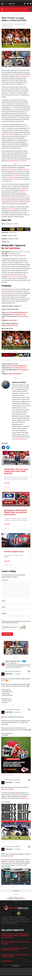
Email (4, 607)
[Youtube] (30, 3)
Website (4, 613)
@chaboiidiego (9, 789)
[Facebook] (27, 3)
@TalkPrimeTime (22, 312)
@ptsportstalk (12, 320)
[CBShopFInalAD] (16, 66)
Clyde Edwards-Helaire (8, 134)
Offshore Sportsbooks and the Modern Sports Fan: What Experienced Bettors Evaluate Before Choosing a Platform (15, 935)
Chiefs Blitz (8, 674)
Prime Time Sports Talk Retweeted (12, 671)
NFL (10, 26)
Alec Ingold (11, 202)
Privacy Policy (16, 966)
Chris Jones (11, 209)
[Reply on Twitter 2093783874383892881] (2, 887)
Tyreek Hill (17, 175)
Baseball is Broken (6, 961)
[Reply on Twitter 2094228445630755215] (2, 705)
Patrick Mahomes (24, 76)
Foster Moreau (22, 202)
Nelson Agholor (11, 198)
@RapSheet (6, 859)
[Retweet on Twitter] (4, 671)
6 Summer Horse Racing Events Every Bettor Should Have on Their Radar (14, 949)
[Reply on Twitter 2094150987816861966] (2, 775)
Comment (5, 580)
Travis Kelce (22, 161)
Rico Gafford (21, 192)
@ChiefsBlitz (18, 673)
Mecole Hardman (16, 179)
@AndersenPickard (12, 325)
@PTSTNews (10, 312)
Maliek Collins (24, 190)
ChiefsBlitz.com (16, 897)
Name (4, 600)
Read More (7, 483)
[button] (30, 9)
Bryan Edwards (24, 169)
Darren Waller (12, 161)
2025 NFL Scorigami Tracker (14, 552)
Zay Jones (22, 198)
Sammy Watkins (10, 177)
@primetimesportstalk (15, 373)
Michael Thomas (10, 293)
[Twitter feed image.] (16, 755)
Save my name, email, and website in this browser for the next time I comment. (16, 622)
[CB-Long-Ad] (16, 356)
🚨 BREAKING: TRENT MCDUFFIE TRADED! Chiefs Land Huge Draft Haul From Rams (15, 512)
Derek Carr (5, 104)
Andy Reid (15, 95)
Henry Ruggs (12, 169)
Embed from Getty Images (7, 330)
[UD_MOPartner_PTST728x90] (16, 230)
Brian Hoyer (12, 276)
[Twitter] (24, 3)
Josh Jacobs (15, 108)
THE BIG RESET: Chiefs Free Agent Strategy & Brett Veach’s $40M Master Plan (16, 471)
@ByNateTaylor (24, 798)
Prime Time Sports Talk (19, 314)
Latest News (5, 26)
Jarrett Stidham (22, 276)
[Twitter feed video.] (16, 876)
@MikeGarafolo (16, 794)
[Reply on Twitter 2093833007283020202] (2, 842)
